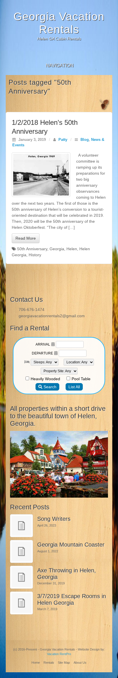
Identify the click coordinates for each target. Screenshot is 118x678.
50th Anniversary (32, 249)
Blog (84, 140)
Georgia (57, 249)
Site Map (64, 662)
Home (36, 662)
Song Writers (53, 519)
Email (59, 52)
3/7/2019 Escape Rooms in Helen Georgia (71, 599)
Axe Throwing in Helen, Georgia (66, 573)
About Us (80, 662)
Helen (71, 249)
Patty (62, 140)
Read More (25, 238)
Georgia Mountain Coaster (71, 544)
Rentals (49, 662)
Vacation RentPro (59, 654)
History (35, 255)
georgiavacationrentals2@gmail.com (52, 316)
